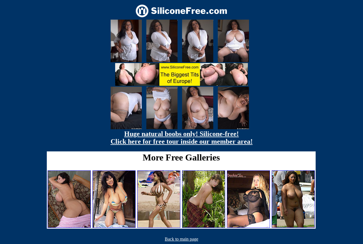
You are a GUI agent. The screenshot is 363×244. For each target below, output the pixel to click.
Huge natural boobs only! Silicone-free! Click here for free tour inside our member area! (182, 137)
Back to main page (181, 239)
